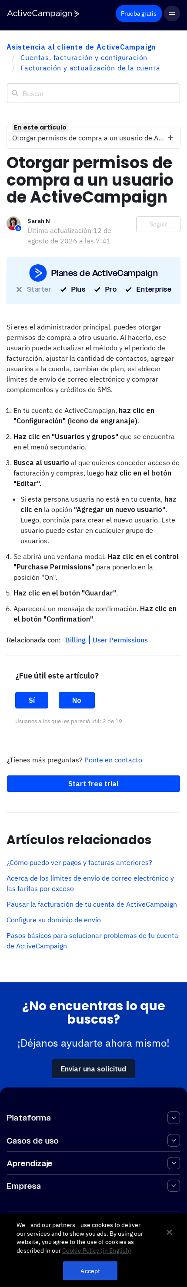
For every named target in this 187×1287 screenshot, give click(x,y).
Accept (90, 1271)
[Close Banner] (169, 1232)
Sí (32, 700)
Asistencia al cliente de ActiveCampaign (81, 47)
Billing (76, 639)
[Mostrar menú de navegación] (172, 14)
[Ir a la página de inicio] (43, 13)
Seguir (158, 224)
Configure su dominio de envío (54, 919)
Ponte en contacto (113, 759)
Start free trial (93, 783)
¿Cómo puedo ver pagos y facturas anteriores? (79, 862)
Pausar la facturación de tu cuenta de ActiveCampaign (92, 904)
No (76, 700)
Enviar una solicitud (93, 1068)
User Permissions (120, 639)
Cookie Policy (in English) (96, 1250)
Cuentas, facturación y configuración (83, 57)
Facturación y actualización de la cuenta (90, 67)
